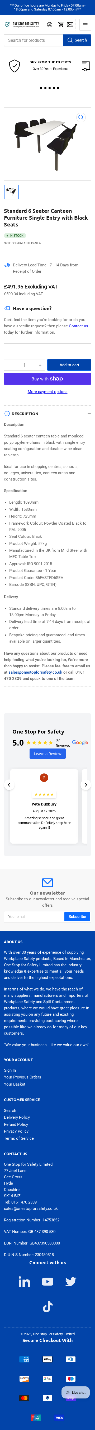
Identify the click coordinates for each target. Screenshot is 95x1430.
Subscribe (77, 916)
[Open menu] (85, 24)
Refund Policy (16, 1124)
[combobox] (47, 40)
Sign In (10, 1070)
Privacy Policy (16, 1131)
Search (81, 40)
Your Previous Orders (22, 1077)
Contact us (78, 326)
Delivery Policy (17, 1117)
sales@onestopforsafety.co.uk (35, 672)
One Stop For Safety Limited (54, 1334)
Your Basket (14, 1084)
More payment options (48, 391)
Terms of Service (19, 1138)
